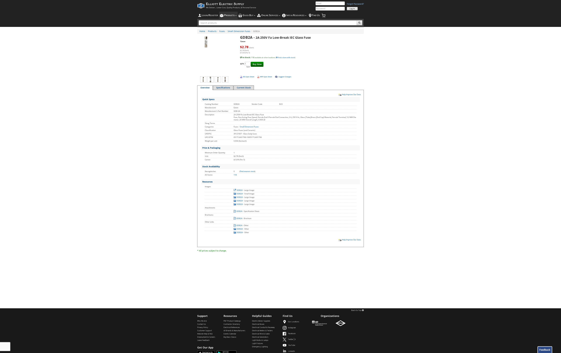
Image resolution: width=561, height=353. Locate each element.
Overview (204, 87)
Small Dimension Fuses (239, 31)
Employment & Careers (206, 337)
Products (212, 31)
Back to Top (356, 310)
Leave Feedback (203, 340)
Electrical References (232, 327)
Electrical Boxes (258, 324)
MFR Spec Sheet (266, 77)
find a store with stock (286, 57)
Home (202, 31)
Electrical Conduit (263, 327)
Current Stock (244, 87)
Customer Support (204, 331)
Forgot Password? (355, 3)
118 (235, 175)
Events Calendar (230, 334)
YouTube (291, 345)
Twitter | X (292, 339)
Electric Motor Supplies (261, 321)
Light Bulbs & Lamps (260, 340)
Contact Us (201, 324)
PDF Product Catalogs (232, 321)
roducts (229, 15)
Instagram (292, 328)
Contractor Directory (232, 324)
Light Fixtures (257, 344)
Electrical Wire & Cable (261, 334)
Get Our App (205, 347)
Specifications (223, 87)
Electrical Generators (260, 337)
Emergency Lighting (260, 347)
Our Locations (293, 322)
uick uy (248, 15)
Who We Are (202, 321)
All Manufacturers (234, 331)
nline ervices (270, 15)
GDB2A (239, 190)
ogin (210, 15)
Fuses (222, 31)
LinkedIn (291, 351)
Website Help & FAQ (205, 334)
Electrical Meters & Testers (262, 331)
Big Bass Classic (230, 337)
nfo (295, 15)
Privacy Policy (202, 327)
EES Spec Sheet (248, 77)
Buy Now (257, 64)
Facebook (292, 334)
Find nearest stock (247, 171)
